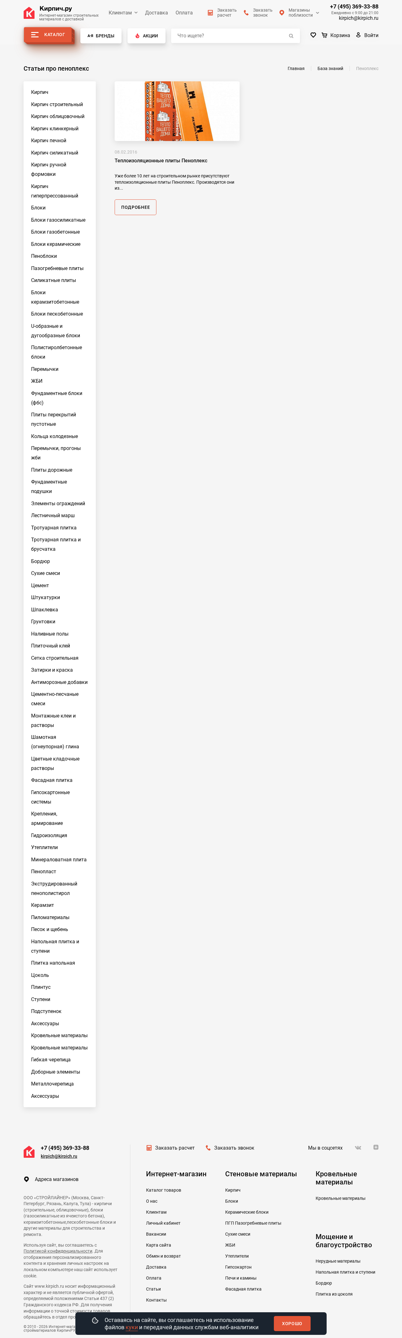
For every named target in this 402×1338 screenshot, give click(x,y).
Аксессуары (45, 1024)
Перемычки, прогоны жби (56, 453)
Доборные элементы (55, 1072)
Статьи (153, 1289)
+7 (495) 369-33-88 (354, 6)
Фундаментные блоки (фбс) (56, 398)
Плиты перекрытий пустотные (53, 419)
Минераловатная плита (59, 860)
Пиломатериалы (50, 917)
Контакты (156, 1300)
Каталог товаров (163, 1190)
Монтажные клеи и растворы (53, 720)
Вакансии (156, 1234)
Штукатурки (45, 597)
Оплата (184, 13)
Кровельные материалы (59, 1035)
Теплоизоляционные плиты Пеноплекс (161, 161)
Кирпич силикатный (54, 153)
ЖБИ (36, 381)
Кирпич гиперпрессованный (54, 191)
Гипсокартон (238, 1267)
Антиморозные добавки (59, 682)
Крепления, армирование (47, 818)
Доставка (156, 13)
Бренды (105, 35)
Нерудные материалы (338, 1261)
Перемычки (44, 369)
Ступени (40, 999)
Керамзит (42, 905)
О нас (151, 1201)
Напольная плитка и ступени (55, 946)
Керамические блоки (247, 1212)
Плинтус (41, 987)
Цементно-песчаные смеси (55, 699)
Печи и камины (241, 1278)
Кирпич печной (48, 141)
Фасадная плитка (52, 780)
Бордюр (40, 561)
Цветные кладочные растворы (55, 763)
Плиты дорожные (51, 470)
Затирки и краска (52, 670)
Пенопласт (43, 872)
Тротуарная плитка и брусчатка (56, 544)
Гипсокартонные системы (50, 797)
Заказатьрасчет (227, 13)
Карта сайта (158, 1245)
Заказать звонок (234, 1148)
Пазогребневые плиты (57, 268)
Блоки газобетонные (55, 232)
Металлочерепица (52, 1084)
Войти (371, 35)
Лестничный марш (53, 515)
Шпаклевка (44, 610)
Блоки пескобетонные (57, 314)
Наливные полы (49, 634)
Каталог (54, 34)
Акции (150, 35)
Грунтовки (43, 622)
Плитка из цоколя (334, 1294)
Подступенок (46, 1011)
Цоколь (40, 975)
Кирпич (39, 92)
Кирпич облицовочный (57, 116)
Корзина (340, 35)
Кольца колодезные (54, 436)
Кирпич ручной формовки (48, 169)
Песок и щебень (49, 929)
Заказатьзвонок (263, 13)
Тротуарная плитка (54, 528)
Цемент (40, 585)
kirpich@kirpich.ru (358, 18)
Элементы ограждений (58, 503)
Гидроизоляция (49, 835)
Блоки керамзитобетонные (55, 297)
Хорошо (292, 1323)
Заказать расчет (175, 1148)
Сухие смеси (45, 573)
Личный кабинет (163, 1223)
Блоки (38, 208)
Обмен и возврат (163, 1256)
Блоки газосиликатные (58, 220)
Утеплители (44, 847)
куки (132, 1327)
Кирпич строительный (57, 104)
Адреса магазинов (57, 1179)
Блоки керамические (55, 244)
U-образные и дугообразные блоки (55, 331)
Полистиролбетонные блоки (56, 352)
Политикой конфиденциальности (58, 1251)
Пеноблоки (44, 256)
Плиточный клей (50, 646)
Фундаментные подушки (49, 486)
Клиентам (120, 13)
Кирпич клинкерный (55, 129)
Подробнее (135, 207)
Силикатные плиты (53, 280)
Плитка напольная (53, 963)
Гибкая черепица (51, 1060)
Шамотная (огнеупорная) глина (55, 742)
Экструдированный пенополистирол (54, 888)
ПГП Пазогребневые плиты (253, 1223)
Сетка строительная (55, 658)
